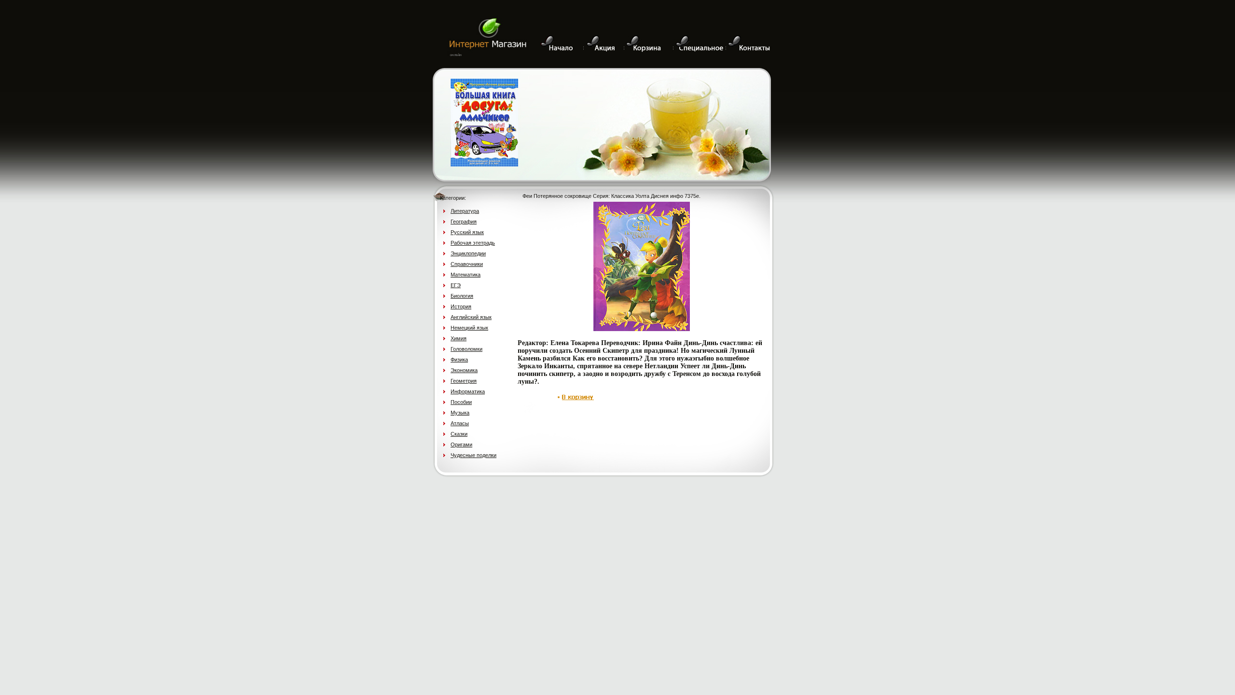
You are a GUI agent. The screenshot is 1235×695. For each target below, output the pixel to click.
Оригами (461, 444)
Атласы (460, 423)
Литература (465, 211)
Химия (459, 338)
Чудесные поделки (473, 455)
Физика (459, 359)
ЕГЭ (456, 285)
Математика (465, 275)
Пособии (461, 402)
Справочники (467, 264)
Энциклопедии (468, 253)
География (464, 221)
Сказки (459, 434)
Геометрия (464, 381)
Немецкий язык (469, 328)
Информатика (468, 391)
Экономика (464, 370)
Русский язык (467, 232)
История (461, 306)
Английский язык (471, 317)
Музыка (460, 413)
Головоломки (466, 349)
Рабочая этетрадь (473, 243)
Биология (462, 296)
